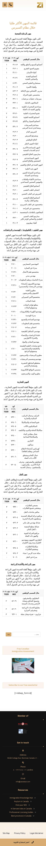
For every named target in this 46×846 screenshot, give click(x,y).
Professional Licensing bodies (21, 812)
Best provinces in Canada (21, 816)
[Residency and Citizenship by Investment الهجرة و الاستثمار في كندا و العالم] (40, 5)
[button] (4, 4)
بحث (8, 634)
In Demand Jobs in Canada (21, 808)
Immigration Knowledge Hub (21, 798)
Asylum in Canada (21, 801)
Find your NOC (21, 805)
